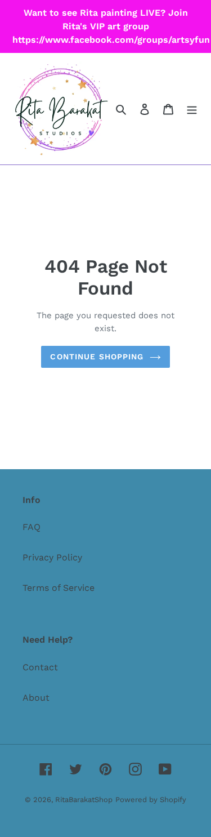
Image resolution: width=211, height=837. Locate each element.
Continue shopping (96, 356)
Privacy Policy (52, 557)
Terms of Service (59, 587)
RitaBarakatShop (84, 799)
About (36, 697)
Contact (40, 667)
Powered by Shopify (150, 799)
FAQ (32, 527)
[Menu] (192, 108)
